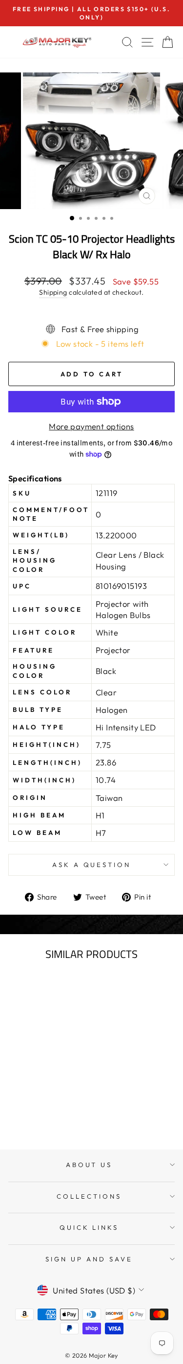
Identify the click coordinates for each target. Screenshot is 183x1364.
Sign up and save (89, 1259)
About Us (89, 1165)
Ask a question (91, 864)
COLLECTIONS (89, 1196)
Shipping (53, 292)
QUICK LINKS (89, 1227)
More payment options (91, 426)
